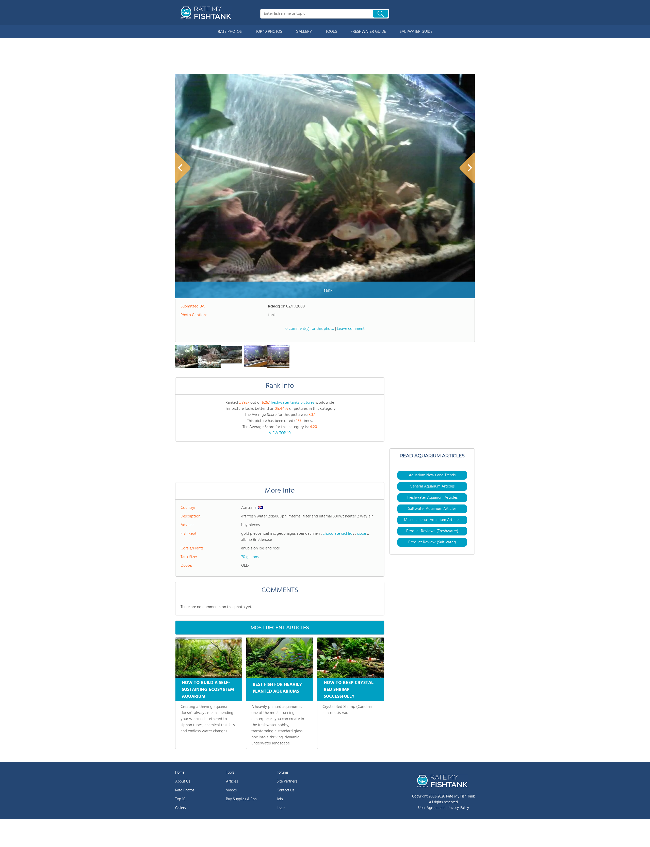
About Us (182, 781)
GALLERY (304, 31)
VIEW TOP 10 (280, 433)
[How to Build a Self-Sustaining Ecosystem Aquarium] (208, 658)
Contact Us (285, 790)
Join (280, 799)
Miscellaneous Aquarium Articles (432, 520)
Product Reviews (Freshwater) (432, 531)
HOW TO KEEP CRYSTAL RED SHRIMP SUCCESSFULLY (348, 689)
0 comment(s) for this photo (309, 328)
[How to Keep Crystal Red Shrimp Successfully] (350, 658)
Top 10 (180, 799)
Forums (282, 773)
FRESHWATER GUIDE (368, 31)
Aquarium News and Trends (432, 475)
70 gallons (250, 557)
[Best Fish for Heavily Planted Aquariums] (279, 658)
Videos (231, 790)
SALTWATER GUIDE (416, 31)
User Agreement (431, 808)
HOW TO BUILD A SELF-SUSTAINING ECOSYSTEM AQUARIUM (208, 689)
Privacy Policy (458, 808)
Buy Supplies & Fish (241, 799)
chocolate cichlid (337, 533)
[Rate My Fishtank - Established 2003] (207, 12)
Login (281, 808)
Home (180, 773)
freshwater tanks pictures (292, 402)
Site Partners (287, 781)
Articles (232, 781)
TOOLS (331, 31)
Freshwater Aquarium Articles (432, 497)
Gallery (180, 808)
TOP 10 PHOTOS (268, 31)
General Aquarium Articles (432, 486)
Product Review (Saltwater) (432, 542)
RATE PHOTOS (230, 31)
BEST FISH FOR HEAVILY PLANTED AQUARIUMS (277, 688)
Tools (230, 773)
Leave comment (351, 328)
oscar (361, 533)
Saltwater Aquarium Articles (432, 509)
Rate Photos (184, 790)
